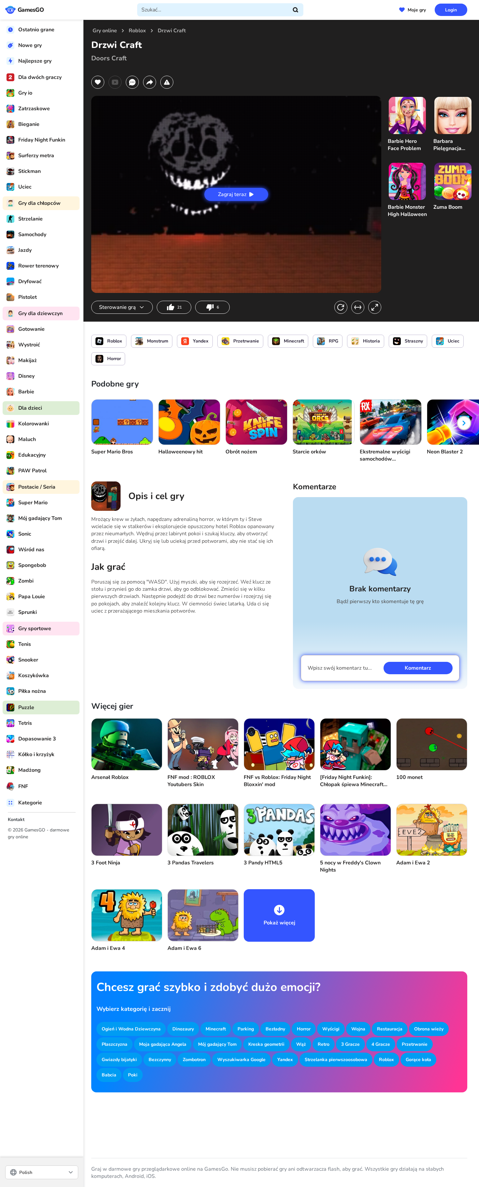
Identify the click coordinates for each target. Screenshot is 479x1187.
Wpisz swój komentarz (340, 668)
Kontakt (16, 819)
